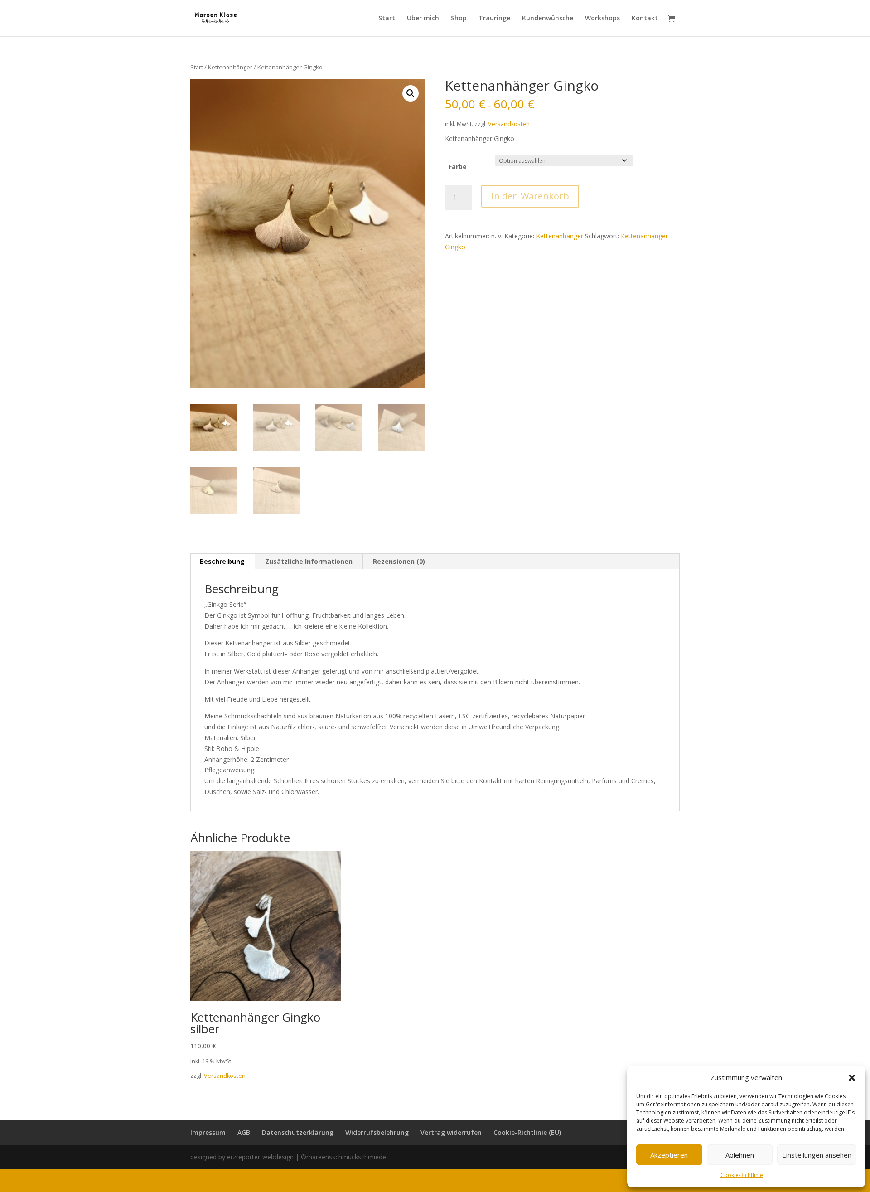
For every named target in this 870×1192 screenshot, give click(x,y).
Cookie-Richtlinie (741, 1175)
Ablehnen (739, 1154)
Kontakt (645, 18)
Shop (459, 18)
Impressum (208, 1132)
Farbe (458, 166)
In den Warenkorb (530, 196)
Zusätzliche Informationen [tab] (309, 561)
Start (386, 18)
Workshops (602, 18)
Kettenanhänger (230, 67)
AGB (243, 1132)
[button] (851, 1077)
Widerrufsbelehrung (377, 1132)
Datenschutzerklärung (298, 1132)
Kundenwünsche (547, 18)
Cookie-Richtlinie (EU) (527, 1132)
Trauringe (494, 18)
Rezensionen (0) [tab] (399, 561)
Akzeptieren (669, 1154)
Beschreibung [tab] (222, 561)
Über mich (423, 18)
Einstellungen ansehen (816, 1154)
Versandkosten (509, 124)
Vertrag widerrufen (451, 1132)
